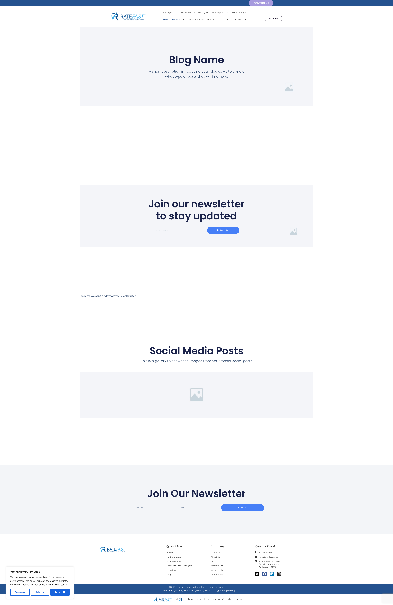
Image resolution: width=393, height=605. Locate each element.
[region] (40, 583)
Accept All (60, 592)
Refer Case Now (172, 19)
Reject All (40, 592)
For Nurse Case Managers (194, 12)
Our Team (238, 19)
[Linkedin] (272, 574)
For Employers (240, 12)
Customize (20, 592)
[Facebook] (264, 574)
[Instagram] (279, 574)
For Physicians (220, 12)
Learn (222, 19)
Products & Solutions (200, 19)
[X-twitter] (257, 574)
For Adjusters (169, 12)
